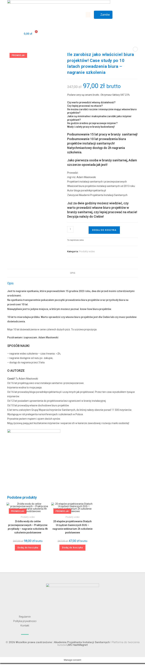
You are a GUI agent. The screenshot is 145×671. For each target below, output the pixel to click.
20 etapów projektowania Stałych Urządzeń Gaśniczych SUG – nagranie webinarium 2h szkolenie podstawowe (72, 527)
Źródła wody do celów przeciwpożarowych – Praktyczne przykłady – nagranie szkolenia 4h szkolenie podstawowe (28, 527)
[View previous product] (135, 49)
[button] (88, 14)
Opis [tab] (72, 273)
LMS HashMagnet (77, 645)
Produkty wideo (87, 251)
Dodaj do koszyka (104, 230)
